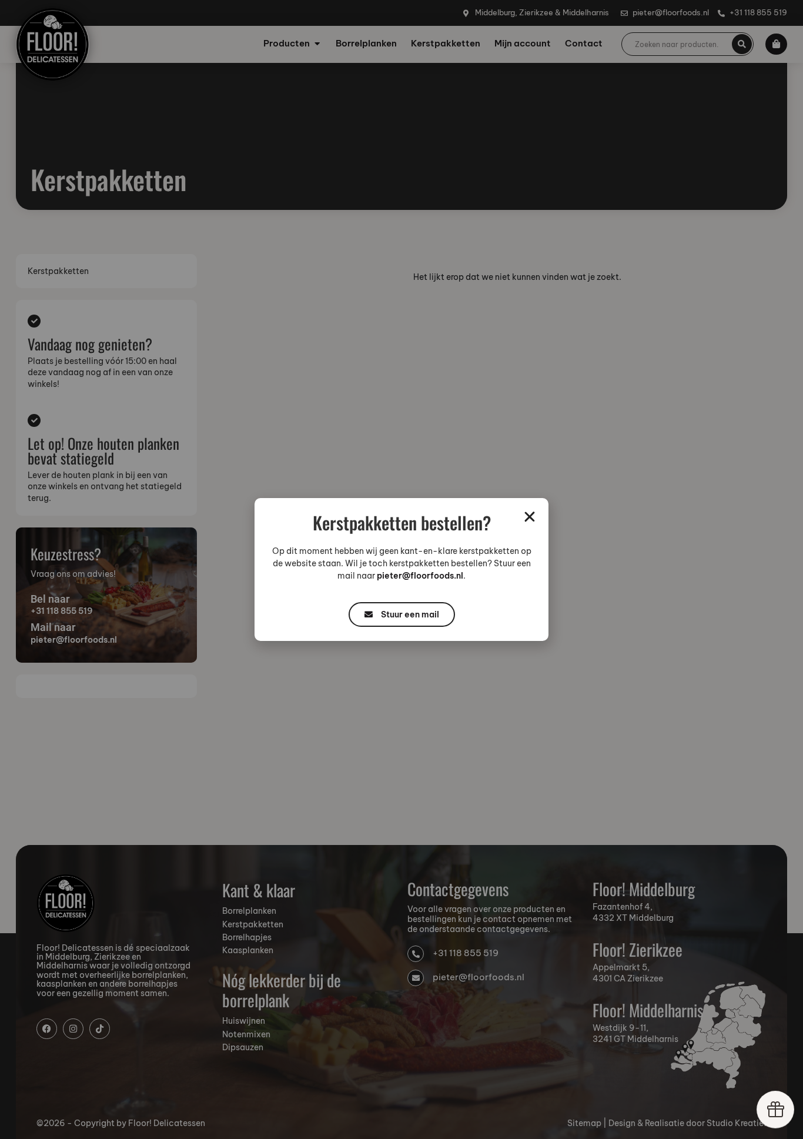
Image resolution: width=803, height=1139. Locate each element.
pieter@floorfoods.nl (420, 575)
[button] (530, 517)
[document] (401, 569)
